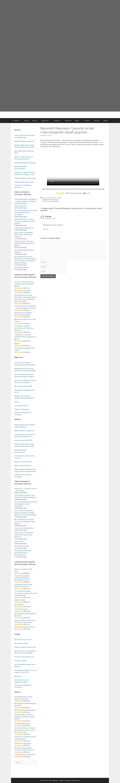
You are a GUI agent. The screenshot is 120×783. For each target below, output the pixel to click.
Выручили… (18, 676)
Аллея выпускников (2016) (23, 440)
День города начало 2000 (23, 386)
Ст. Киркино (15, 120)
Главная (105, 120)
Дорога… (17, 402)
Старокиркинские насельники (24, 754)
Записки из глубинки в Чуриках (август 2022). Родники (25, 381)
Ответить (45, 229)
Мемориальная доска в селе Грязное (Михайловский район (25, 370)
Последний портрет (21, 405)
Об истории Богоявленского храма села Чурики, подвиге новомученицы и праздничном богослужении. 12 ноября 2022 (25, 375)
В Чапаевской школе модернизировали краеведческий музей (21, 681)
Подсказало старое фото (22, 290)
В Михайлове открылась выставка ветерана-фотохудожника (22, 553)
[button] (21, 120)
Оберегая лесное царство (23, 462)
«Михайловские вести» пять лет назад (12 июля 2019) (25, 671)
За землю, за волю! (20, 660)
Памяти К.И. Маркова (21, 409)
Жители (26, 120)
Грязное (49, 197)
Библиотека (45, 120)
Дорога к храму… (20, 600)
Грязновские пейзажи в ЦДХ (50, 199)
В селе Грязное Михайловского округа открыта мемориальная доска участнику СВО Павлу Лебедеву (25, 470)
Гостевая (86, 120)
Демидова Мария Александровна (20, 167)
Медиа (77, 120)
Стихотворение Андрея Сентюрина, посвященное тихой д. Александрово (25, 593)
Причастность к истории (23, 639)
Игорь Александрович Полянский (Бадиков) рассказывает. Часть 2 (22, 578)
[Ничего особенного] (60, 193)
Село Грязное (18, 541)
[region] (60, 56)
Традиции (57, 120)
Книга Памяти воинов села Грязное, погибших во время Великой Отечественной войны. (25, 513)
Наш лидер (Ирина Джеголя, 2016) (24, 152)
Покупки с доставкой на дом (24, 657)
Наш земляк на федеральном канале (24, 391)
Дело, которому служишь (23, 465)
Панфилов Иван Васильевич (24, 182)
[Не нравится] (56, 193)
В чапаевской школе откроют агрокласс (24, 457)
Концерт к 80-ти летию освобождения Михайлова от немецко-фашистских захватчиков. (24, 397)
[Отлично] (64, 193)
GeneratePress (75, 780)
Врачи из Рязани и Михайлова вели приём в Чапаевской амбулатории (25, 652)
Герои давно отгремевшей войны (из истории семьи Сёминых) (23, 235)
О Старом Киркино (20, 609)
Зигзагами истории (21, 643)
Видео (44, 197)
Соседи (34, 120)
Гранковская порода (21, 267)
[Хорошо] (62, 193)
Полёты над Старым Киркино (50, 201)
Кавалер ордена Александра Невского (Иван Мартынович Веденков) (24, 146)
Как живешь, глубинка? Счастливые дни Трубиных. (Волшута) (24, 328)
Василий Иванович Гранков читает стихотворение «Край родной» (24, 221)
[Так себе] (58, 193)
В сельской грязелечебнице (23, 228)
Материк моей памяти (22, 723)
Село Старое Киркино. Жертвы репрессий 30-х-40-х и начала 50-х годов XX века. (24, 730)
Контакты (97, 120)
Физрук (16, 343)
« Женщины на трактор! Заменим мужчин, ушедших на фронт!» (25, 337)
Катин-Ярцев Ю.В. (20, 206)
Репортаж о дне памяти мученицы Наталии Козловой (24, 364)
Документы (68, 120)
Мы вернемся (19, 604)
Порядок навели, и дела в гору (25, 178)
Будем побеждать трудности (24, 141)
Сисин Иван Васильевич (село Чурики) (24, 665)
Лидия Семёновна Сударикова (25, 163)
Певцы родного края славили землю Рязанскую (24, 136)
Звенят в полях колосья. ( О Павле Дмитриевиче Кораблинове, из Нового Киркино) (23, 158)
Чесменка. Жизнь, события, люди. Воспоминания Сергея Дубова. (24, 243)
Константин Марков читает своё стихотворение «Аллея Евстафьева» (25, 212)
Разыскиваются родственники (24, 710)
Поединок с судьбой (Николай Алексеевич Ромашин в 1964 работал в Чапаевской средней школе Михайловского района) (25, 173)
